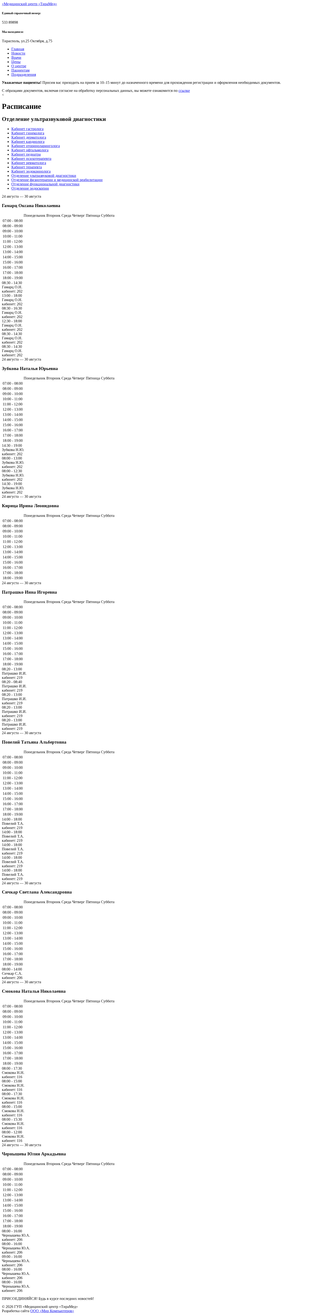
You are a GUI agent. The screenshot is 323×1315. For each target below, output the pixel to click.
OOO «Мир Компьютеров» (52, 1311)
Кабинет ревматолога (28, 163)
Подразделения (23, 74)
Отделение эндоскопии (30, 188)
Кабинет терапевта (26, 167)
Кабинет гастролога (27, 129)
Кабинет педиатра (26, 154)
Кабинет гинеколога (27, 133)
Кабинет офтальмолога (29, 150)
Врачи (16, 57)
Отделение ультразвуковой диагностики (43, 176)
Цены (16, 62)
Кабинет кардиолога (27, 142)
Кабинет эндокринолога (31, 171)
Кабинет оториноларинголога (35, 146)
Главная (17, 49)
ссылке (184, 91)
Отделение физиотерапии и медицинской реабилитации (57, 180)
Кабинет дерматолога (28, 137)
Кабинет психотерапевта (31, 159)
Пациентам (20, 70)
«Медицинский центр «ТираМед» (29, 4)
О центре (18, 66)
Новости (18, 53)
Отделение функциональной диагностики (45, 184)
